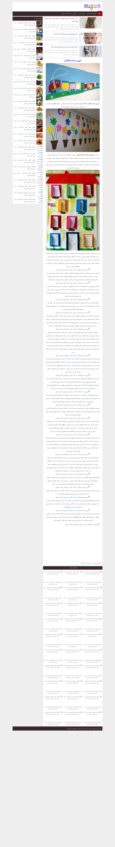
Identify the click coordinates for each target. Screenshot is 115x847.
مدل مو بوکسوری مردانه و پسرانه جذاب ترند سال (66, 34)
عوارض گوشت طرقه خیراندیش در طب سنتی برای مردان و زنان (53, 708)
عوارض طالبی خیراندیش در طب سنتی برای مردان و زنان (73, 614)
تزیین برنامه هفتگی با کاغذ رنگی (89, 103)
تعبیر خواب (82, 13)
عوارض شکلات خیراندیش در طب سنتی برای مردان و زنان (53, 583)
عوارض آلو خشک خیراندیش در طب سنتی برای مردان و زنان (72, 708)
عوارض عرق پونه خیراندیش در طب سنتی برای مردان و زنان (72, 692)
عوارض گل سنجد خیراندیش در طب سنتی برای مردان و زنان (92, 614)
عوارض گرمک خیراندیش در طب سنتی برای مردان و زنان (73, 645)
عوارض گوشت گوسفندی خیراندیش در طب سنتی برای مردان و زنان (92, 661)
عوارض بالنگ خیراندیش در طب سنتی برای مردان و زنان (53, 630)
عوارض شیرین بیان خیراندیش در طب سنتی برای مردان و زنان (92, 708)
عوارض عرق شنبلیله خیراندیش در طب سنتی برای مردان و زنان (73, 661)
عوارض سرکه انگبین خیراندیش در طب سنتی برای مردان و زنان (53, 614)
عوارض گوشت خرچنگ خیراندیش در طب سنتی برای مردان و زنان (72, 677)
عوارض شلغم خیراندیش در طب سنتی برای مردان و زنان (73, 599)
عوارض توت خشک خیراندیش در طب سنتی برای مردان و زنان (92, 677)
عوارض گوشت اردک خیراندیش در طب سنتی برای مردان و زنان (73, 630)
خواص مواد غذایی (91, 13)
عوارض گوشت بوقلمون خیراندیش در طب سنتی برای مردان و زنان (72, 723)
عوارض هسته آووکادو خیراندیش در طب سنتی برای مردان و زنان (52, 677)
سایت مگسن (56, 103)
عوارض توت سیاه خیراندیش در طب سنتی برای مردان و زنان (92, 630)
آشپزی (75, 13)
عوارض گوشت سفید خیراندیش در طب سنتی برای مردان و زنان (92, 583)
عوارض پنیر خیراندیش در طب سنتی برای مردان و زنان (92, 645)
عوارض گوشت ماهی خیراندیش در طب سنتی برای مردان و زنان (92, 599)
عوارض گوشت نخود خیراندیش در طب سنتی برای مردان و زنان (53, 645)
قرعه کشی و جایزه (66, 13)
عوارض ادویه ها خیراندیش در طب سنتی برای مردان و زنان (53, 692)
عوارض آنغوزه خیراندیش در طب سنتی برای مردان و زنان (73, 583)
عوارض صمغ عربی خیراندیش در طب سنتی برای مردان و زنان (53, 599)
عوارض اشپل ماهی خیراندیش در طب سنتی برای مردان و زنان (53, 723)
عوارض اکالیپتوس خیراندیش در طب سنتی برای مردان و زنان (92, 723)
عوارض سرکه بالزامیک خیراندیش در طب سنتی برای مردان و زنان (92, 692)
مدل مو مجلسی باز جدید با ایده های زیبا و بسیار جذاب (64, 47)
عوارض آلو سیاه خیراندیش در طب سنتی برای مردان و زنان (53, 661)
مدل (99, 13)
